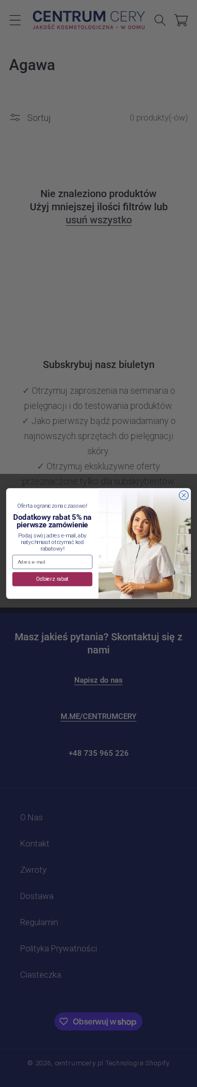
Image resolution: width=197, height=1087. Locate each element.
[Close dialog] (183, 495)
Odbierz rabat (52, 579)
